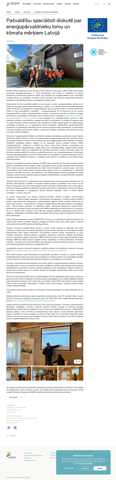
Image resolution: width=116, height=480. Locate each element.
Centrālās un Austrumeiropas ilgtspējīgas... (46, 12)
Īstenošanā (27, 12)
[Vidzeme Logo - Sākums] (12, 4)
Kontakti (76, 4)
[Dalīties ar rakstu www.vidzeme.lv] (9, 428)
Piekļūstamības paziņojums (33, 455)
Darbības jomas (48, 4)
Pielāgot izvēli (68, 468)
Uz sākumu (12, 436)
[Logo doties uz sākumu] (14, 455)
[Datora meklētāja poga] (104, 4)
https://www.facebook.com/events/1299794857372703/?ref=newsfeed (38, 251)
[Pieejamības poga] (109, 4)
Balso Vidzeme (55, 458)
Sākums (8, 12)
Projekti (59, 4)
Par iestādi (37, 4)
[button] (10, 345)
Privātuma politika (30, 460)
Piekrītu (100, 468)
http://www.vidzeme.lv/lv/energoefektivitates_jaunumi (33, 301)
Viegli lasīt (27, 458)
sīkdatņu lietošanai (85, 463)
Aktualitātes (27, 4)
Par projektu (14, 397)
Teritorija (67, 4)
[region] (83, 462)
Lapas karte (28, 453)
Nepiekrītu (85, 468)
